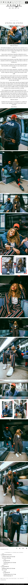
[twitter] (8, 2)
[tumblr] (5, 2)
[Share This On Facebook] (16, 548)
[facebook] (1, 2)
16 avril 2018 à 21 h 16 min (10, 562)
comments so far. (4, 549)
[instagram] (3, 2)
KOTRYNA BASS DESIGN (18, 584)
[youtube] (10, 2)
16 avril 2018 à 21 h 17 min (10, 574)
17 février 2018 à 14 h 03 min (8, 556)
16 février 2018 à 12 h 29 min (8, 568)
